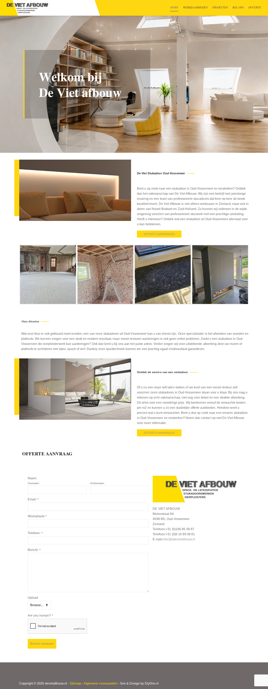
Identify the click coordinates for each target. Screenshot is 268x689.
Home (174, 7)
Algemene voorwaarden (101, 683)
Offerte (254, 7)
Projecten (220, 7)
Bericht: (34, 550)
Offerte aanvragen (159, 234)
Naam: (32, 478)
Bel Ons (238, 7)
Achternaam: (97, 483)
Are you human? (40, 615)
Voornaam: (34, 483)
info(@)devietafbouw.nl (179, 539)
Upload (33, 597)
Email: (33, 499)
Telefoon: (35, 533)
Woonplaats (37, 516)
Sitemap (75, 683)
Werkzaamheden (195, 7)
